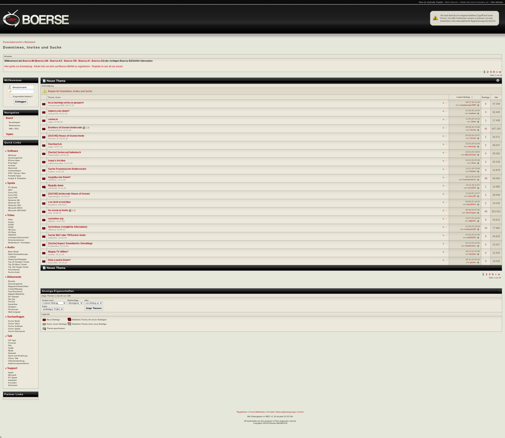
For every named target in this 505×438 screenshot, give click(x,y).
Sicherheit (12, 385)
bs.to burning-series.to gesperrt (66, 102)
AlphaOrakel (53, 155)
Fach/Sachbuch (15, 291)
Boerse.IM (28, 61)
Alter (86, 300)
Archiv (301, 412)
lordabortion (53, 246)
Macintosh (12, 168)
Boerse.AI (84, 61)
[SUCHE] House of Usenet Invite (66, 135)
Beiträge (486, 97)
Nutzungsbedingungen (286, 412)
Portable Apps (14, 176)
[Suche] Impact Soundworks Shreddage (70, 243)
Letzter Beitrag (463, 97)
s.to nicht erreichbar (59, 202)
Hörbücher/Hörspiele (17, 259)
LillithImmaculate (55, 163)
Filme (10, 219)
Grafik (10, 348)
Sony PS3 (12, 195)
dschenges (471, 213)
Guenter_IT (53, 138)
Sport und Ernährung (17, 356)
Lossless (12, 257)
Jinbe (473, 121)
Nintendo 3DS (14, 205)
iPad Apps (12, 163)
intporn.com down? (58, 111)
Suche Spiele (14, 329)
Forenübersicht (12, 42)
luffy (50, 213)
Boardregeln (14, 122)
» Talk (8, 336)
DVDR (11, 225)
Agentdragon (54, 196)
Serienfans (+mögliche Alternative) (67, 227)
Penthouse (13, 309)
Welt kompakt (14, 312)
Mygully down (55, 185)
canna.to (53, 119)
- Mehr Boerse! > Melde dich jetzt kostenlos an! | (473, 2)
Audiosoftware (14, 171)
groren (473, 262)
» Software (11, 150)
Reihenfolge (73, 300)
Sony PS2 (12, 192)
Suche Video (14, 323)
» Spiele (10, 183)
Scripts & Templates (17, 178)
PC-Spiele (12, 187)
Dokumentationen (16, 240)
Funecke (12, 343)
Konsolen (12, 383)
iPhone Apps (14, 160)
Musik (10, 350)
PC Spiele (12, 377)
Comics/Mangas (15, 289)
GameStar (12, 304)
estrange (472, 146)
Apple (10, 372)
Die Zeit (11, 299)
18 (485, 178)
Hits (496, 97)
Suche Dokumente (16, 331)
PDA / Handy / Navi (16, 173)
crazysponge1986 (56, 105)
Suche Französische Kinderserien (67, 169)
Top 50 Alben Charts (17, 264)
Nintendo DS (14, 203)
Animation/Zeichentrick (18, 237)
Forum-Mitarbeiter (257, 412)
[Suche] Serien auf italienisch (64, 152)
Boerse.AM (42, 61)
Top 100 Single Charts (18, 267)
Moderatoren (15, 125)
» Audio (10, 247)
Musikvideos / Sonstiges (19, 242)
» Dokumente (13, 276)
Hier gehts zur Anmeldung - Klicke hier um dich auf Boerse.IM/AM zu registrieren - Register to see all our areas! (63, 66)
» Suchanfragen (14, 316)
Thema (51, 97)
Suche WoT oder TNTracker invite (67, 235)
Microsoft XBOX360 (17, 210)
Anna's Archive (56, 160)
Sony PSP (13, 198)
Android (11, 165)
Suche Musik (14, 321)
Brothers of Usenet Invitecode (65, 127)
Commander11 (469, 179)
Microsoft (12, 375)
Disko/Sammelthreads (18, 254)
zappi (50, 122)
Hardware (12, 380)
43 (485, 211)
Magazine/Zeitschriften (18, 286)
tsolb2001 (52, 238)
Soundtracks (14, 269)
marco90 (472, 196)
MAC (10, 190)
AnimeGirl (52, 188)
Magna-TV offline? (58, 251)
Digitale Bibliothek (16, 294)
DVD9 (10, 227)
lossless (472, 113)
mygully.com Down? (59, 177)
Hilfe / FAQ (14, 129)
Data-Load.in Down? (59, 260)
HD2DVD (12, 235)
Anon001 (472, 188)
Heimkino (12, 307)
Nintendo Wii (14, 200)
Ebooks (11, 281)
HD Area (12, 230)
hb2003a (52, 180)
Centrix (473, 130)
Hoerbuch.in (55, 144)
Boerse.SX (98, 61)
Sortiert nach (48, 300)
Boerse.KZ (56, 61)
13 (485, 228)
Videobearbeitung (16, 361)
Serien (11, 222)
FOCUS (11, 302)
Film (10, 345)
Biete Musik (13, 252)
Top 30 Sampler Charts (18, 262)
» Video (9, 215)
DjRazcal (52, 229)
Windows (12, 155)
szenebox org (55, 218)
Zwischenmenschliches (18, 363)
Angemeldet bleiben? (23, 96)
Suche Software (15, 326)
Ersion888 (52, 263)
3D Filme (12, 232)
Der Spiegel (13, 296)
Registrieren (242, 412)
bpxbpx (51, 254)
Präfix (44, 306)
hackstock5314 (55, 130)
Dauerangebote (15, 158)
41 (485, 128)
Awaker (51, 172)
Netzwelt (29, 42)
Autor (58, 97)
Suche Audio (14, 272)
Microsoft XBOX (15, 208)
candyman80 (470, 229)
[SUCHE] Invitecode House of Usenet (69, 193)
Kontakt (270, 412)
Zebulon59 (53, 114)
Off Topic (12, 340)
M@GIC (51, 221)
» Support (11, 368)
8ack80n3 (52, 205)
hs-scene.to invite (58, 210)
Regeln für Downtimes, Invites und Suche (70, 91)
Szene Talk (13, 358)
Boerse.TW (70, 61)
